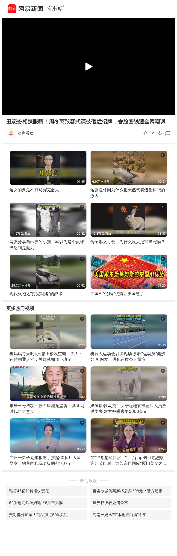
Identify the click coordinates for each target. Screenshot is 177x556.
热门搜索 (88, 480)
